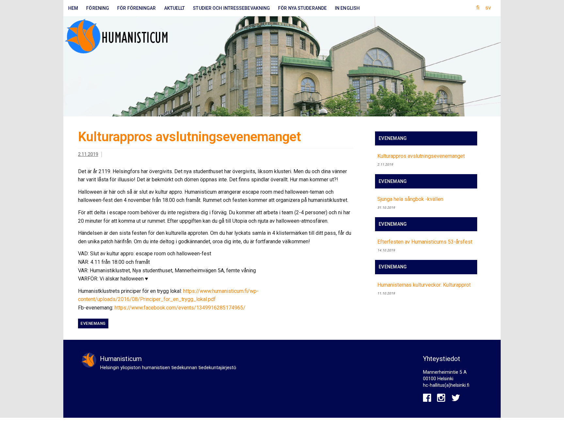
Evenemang (93, 323)
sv (488, 7)
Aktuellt (174, 8)
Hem (73, 8)
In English (347, 8)
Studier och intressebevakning (231, 8)
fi (477, 7)
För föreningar (136, 8)
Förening (97, 8)
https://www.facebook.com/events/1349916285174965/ (180, 308)
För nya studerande (302, 8)
